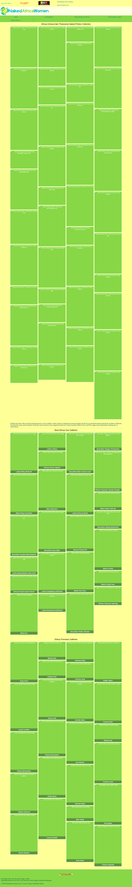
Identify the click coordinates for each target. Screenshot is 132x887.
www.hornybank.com (63, 5)
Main (15, 17)
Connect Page (27, 883)
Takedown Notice (38, 883)
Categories (49, 17)
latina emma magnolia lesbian (54, 425)
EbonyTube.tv (16, 20)
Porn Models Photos (81, 17)
